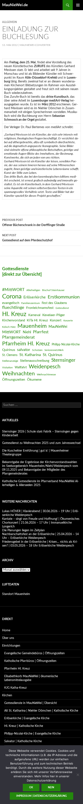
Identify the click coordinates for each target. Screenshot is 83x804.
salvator (23, 350)
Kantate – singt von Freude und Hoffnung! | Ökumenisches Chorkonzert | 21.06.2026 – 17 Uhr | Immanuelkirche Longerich (40, 522)
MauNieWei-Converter (35, 45)
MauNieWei (58, 326)
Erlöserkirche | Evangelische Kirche (26, 718)
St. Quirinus (52, 355)
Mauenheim (32, 326)
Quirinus (8, 350)
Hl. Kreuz (14, 314)
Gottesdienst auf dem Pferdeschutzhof (27, 238)
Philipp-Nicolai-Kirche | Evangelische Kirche (32, 733)
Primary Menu (78, 5)
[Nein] (78, 775)
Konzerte (68, 320)
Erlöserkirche (34, 297)
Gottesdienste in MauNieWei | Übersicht (30, 703)
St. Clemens (9, 355)
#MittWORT (13, 290)
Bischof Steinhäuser (53, 290)
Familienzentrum (30, 303)
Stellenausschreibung (34, 360)
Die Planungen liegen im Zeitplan (23, 530)
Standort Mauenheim (16, 594)
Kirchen (7, 695)
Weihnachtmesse (46, 374)
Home (6, 630)
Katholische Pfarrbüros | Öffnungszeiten (30, 661)
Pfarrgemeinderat (18, 337)
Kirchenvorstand (13, 320)
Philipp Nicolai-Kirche (66, 344)
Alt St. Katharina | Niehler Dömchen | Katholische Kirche (41, 710)
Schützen (37, 350)
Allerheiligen (33, 290)
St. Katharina (30, 355)
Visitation (7, 367)
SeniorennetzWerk (54, 350)
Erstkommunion (64, 297)
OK (31, 787)
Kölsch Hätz (9, 327)
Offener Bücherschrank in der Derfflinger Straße (33, 223)
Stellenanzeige (10, 361)
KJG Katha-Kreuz (15, 687)
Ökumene (34, 379)
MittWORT (11, 332)
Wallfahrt (21, 367)
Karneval (34, 315)
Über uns (8, 638)
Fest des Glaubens (54, 303)
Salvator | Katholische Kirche (23, 741)
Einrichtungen (11, 645)
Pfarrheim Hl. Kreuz (26, 343)
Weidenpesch (44, 366)
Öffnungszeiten (13, 379)
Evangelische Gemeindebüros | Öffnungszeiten (34, 653)
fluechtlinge (13, 307)
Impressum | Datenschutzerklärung (41, 796)
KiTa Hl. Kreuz (37, 320)
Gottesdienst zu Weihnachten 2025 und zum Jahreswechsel (41, 443)
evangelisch (10, 303)
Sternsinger (63, 360)
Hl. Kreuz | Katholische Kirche (23, 726)
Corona (11, 296)
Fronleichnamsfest (40, 307)
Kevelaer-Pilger (53, 315)
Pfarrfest (41, 332)
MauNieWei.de (15, 5)
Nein (51, 787)
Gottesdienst (62, 308)
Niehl (27, 332)
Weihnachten (18, 373)
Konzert (56, 320)
